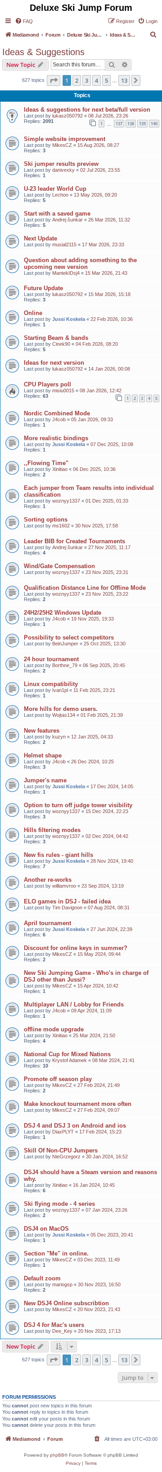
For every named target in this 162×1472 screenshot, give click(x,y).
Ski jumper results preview (61, 163)
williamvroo (64, 886)
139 (142, 124)
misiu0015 (63, 390)
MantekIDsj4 (66, 273)
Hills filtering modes (52, 830)
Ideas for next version (54, 362)
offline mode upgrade (54, 1029)
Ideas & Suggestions (43, 52)
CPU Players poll (47, 384)
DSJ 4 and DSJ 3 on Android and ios (75, 1125)
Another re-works (48, 879)
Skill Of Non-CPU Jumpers (61, 1150)
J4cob (59, 419)
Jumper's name (45, 780)
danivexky (63, 170)
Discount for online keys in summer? (75, 948)
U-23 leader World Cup (55, 188)
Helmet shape (43, 755)
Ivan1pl (60, 690)
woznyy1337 (66, 500)
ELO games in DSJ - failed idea (67, 901)
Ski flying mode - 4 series (59, 1203)
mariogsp (62, 1284)
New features (41, 730)
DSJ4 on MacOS (46, 1228)
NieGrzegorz (66, 1156)
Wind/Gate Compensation (59, 566)
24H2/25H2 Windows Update (62, 612)
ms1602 (61, 525)
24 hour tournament (51, 659)
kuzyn (59, 736)
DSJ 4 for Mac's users (54, 1325)
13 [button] (124, 80)
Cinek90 (61, 344)
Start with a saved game (57, 213)
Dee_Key (62, 1331)
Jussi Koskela (68, 319)
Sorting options (46, 519)
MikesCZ (62, 145)
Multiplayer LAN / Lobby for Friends (74, 1004)
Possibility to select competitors (69, 637)
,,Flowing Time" (46, 463)
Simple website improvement (64, 139)
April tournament (47, 923)
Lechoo (60, 195)
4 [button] (96, 80)
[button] (53, 80)
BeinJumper (65, 643)
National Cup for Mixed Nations (67, 1054)
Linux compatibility (51, 684)
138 (130, 124)
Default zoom (42, 1278)
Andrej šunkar (67, 219)
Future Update (43, 288)
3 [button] (86, 80)
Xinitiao (60, 469)
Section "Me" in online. (56, 1253)
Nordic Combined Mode (57, 413)
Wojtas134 (63, 715)
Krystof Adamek (69, 1060)
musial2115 (64, 244)
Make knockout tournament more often (77, 1103)
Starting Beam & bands (56, 337)
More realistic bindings (56, 438)
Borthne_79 (64, 665)
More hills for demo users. (61, 708)
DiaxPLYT (63, 1131)
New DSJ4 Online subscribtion (66, 1303)
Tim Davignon (67, 907)
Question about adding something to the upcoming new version (80, 263)
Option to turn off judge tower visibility (78, 805)
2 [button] (76, 80)
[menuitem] (24, 21)
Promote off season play (58, 1079)
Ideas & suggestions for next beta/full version (87, 109)
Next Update (40, 238)
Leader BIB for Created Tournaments (74, 541)
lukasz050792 (67, 115)
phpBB (57, 1455)
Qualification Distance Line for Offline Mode (85, 587)
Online (33, 313)
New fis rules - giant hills (58, 854)
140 (154, 124)
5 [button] (106, 80)
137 (119, 124)
